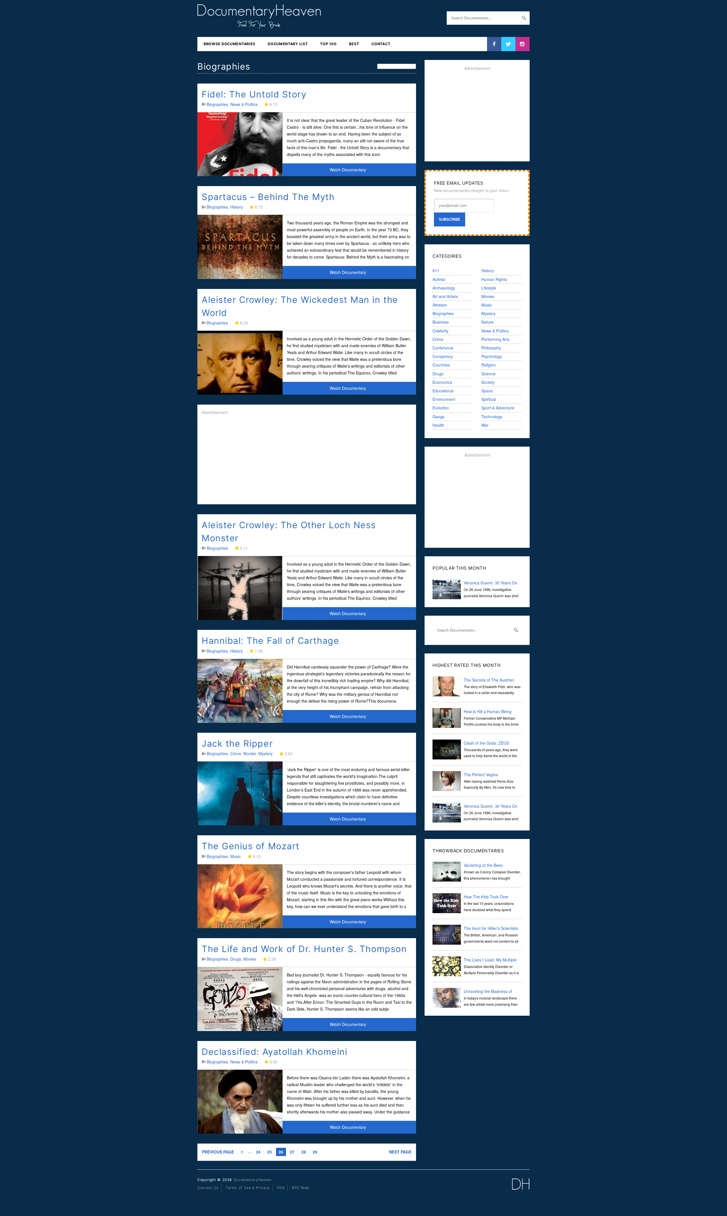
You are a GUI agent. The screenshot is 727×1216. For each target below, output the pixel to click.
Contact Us (207, 1188)
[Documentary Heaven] (259, 25)
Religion (488, 365)
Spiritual (488, 399)
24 (258, 1152)
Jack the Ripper (237, 743)
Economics (442, 382)
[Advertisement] (307, 460)
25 (269, 1152)
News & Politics (244, 104)
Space (487, 390)
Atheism (440, 305)
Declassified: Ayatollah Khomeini (274, 1051)
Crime (235, 753)
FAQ (281, 1188)
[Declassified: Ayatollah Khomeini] (240, 1132)
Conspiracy (443, 356)
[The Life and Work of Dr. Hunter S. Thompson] (240, 1029)
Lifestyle (488, 288)
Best (354, 44)
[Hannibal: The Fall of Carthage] (240, 721)
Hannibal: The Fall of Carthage (270, 640)
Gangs (438, 416)
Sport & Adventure (497, 408)
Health (438, 425)
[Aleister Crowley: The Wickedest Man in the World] (240, 393)
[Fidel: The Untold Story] (240, 174)
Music (235, 856)
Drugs (235, 959)
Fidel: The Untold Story (254, 94)
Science (488, 373)
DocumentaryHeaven (252, 1180)
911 (436, 270)
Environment (444, 399)
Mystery (265, 753)
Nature (487, 322)
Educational (443, 390)
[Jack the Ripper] (240, 824)
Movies (249, 959)
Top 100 (328, 44)
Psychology (491, 356)
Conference (443, 348)
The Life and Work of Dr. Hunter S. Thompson (304, 949)
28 (303, 1152)
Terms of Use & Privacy (248, 1188)
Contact (380, 44)
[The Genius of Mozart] (240, 926)
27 (292, 1152)
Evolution (441, 408)
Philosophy (491, 348)
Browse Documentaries (229, 44)
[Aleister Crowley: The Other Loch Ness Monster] (240, 618)
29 (315, 1152)
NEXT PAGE (400, 1152)
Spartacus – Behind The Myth (268, 196)
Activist (439, 279)
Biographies (217, 104)
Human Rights (494, 279)
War (484, 425)
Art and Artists (445, 296)
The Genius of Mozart (251, 846)
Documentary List (288, 44)
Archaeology (444, 288)
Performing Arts (495, 339)
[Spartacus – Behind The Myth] (240, 277)
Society (487, 382)
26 (281, 1152)
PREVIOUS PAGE (218, 1152)
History (236, 207)
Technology (491, 416)
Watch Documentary (348, 169)
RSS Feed (300, 1188)
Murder (249, 753)
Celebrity (440, 331)
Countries (441, 365)
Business (441, 322)
